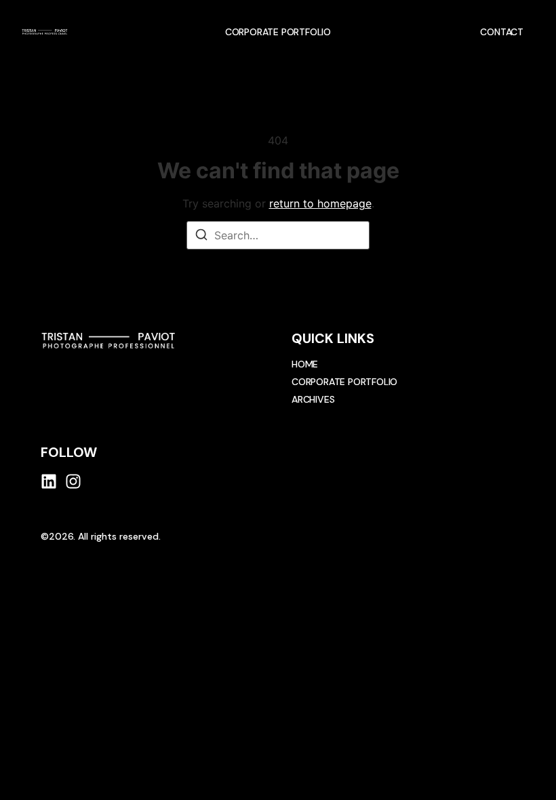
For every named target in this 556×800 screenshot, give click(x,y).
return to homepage (320, 203)
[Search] (201, 236)
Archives (313, 399)
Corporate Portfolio (278, 32)
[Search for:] (278, 235)
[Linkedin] (49, 481)
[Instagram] (73, 481)
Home (305, 364)
